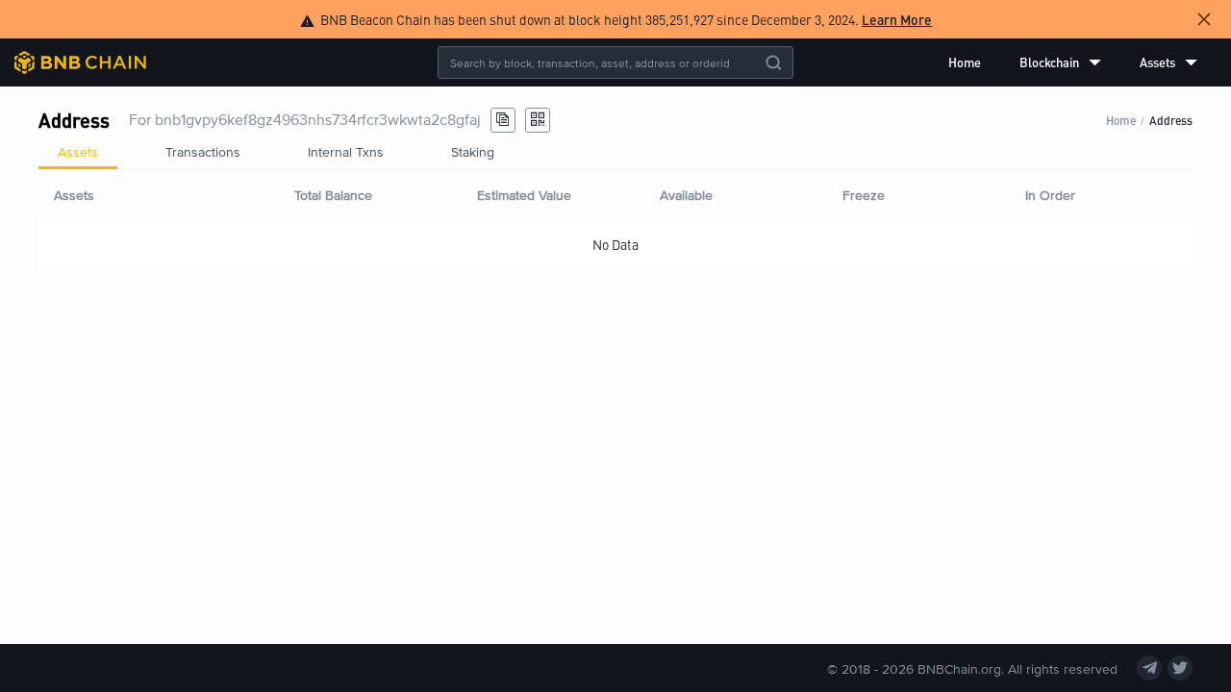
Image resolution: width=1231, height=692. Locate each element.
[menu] (1073, 62)
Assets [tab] (78, 151)
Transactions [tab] (202, 151)
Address (1171, 119)
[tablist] (615, 152)
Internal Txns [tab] (346, 151)
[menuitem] (964, 62)
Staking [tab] (472, 151)
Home (964, 62)
